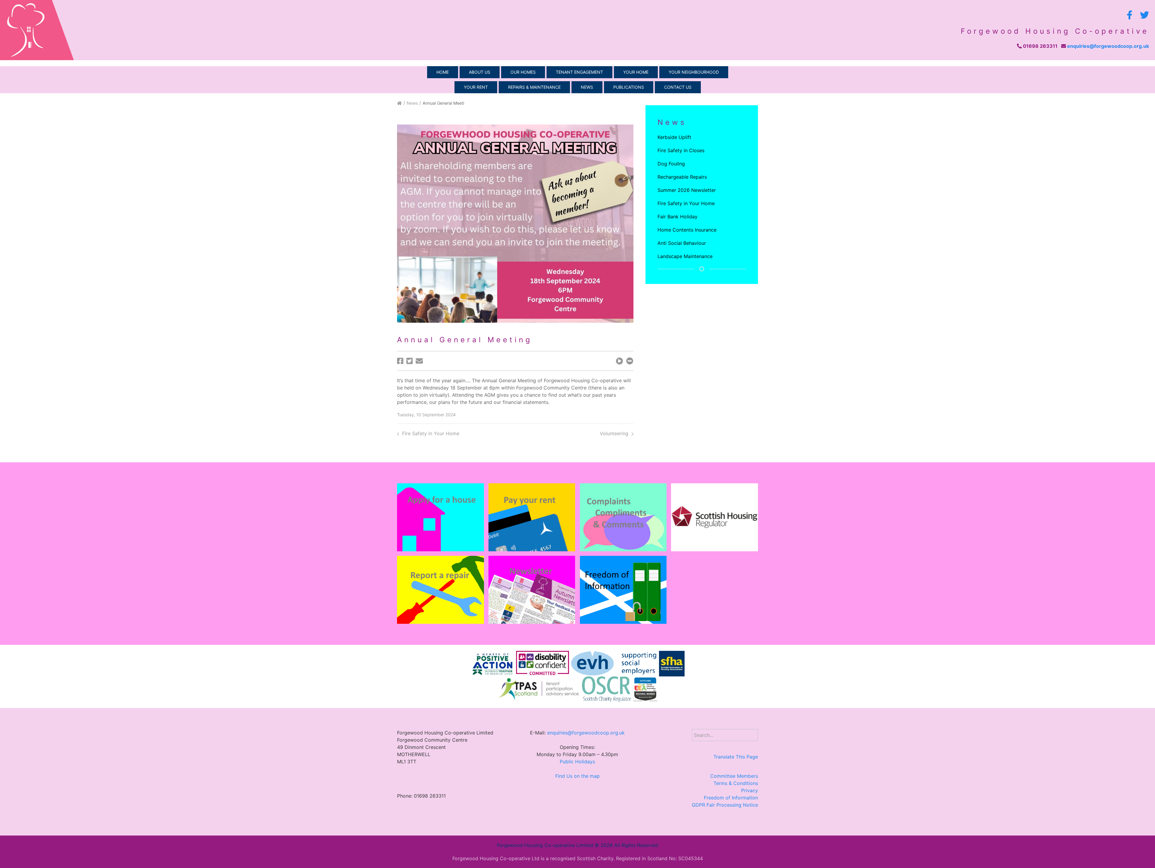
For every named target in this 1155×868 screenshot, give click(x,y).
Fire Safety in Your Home (430, 433)
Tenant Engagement (579, 72)
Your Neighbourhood (694, 72)
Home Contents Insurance (687, 230)
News (587, 87)
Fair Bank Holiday (678, 217)
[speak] (619, 361)
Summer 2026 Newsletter (687, 190)
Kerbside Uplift (674, 137)
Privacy (749, 790)
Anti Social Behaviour (682, 243)
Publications (628, 87)
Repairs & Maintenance (534, 87)
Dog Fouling (671, 164)
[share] (400, 361)
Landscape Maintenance (685, 256)
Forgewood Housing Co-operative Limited (545, 845)
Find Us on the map (577, 776)
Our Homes (523, 72)
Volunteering (614, 433)
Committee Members (734, 776)
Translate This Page (735, 757)
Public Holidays (577, 762)
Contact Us (677, 87)
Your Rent (476, 87)
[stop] (629, 361)
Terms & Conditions (735, 783)
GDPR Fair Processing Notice (725, 805)
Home (442, 72)
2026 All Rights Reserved (629, 845)
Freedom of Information (731, 798)
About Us (479, 72)
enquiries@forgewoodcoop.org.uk (1108, 46)
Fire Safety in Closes (681, 150)
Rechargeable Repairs (682, 177)
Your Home (635, 72)
